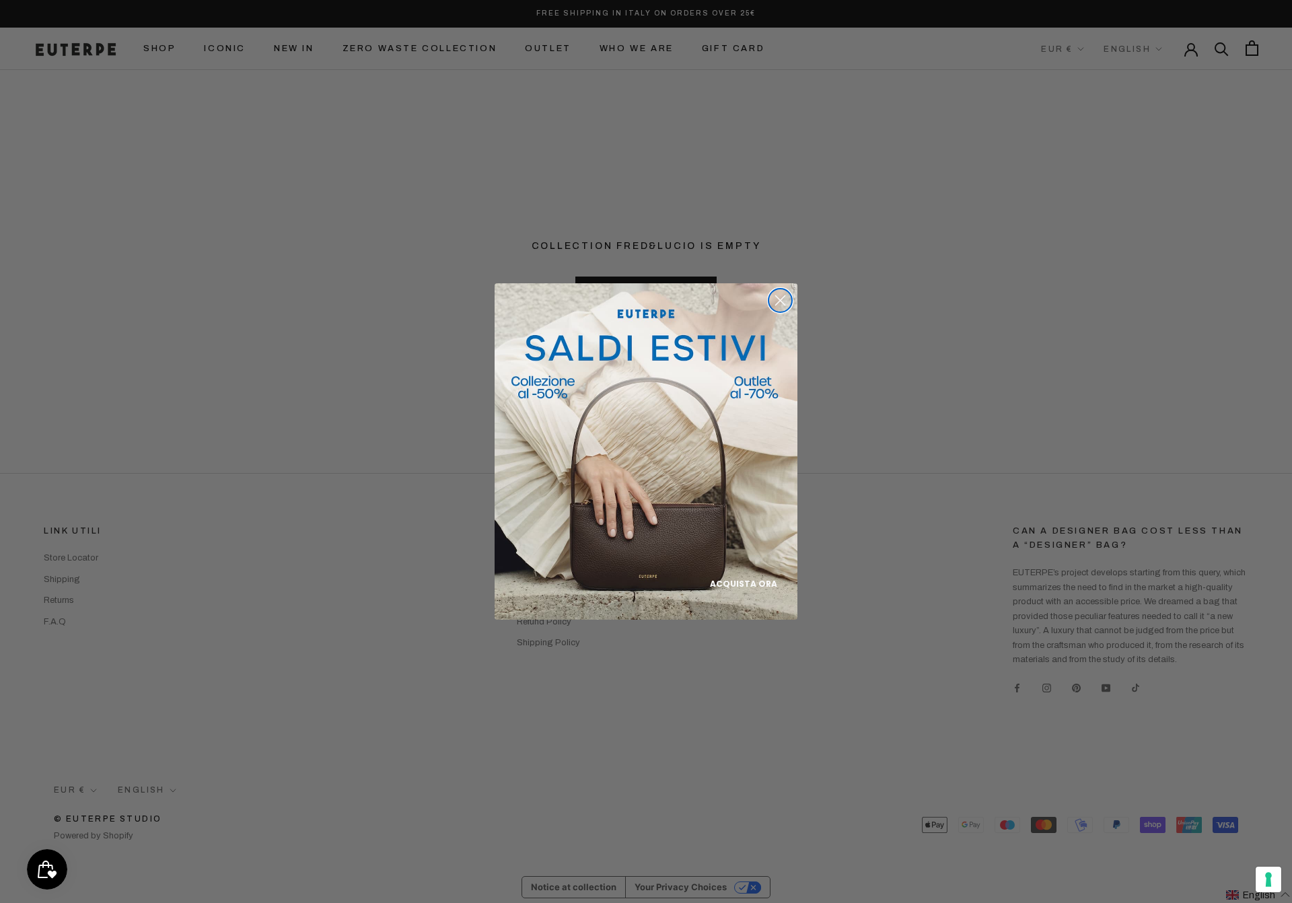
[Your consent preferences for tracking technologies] (1268, 879)
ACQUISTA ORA (743, 583)
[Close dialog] (780, 300)
